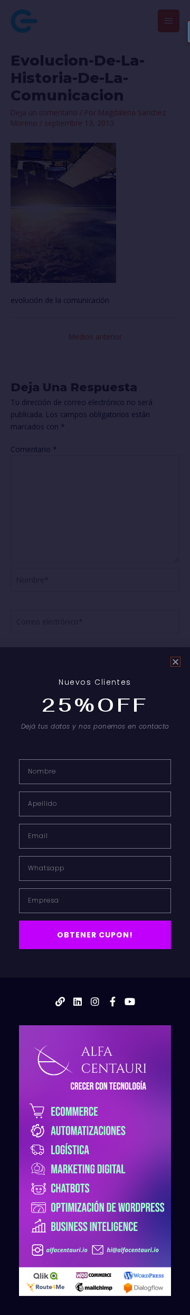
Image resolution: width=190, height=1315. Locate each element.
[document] (95, 657)
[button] (175, 662)
